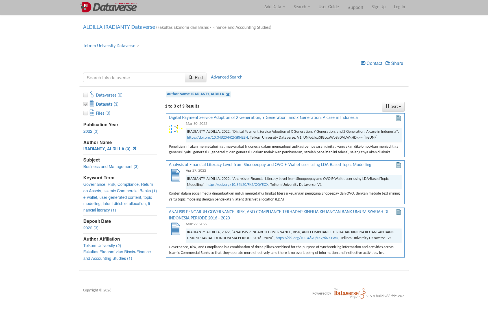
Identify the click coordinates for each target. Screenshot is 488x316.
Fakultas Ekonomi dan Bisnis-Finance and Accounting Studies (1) (117, 255)
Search (300, 7)
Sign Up (378, 7)
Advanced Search (226, 77)
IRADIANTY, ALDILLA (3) (107, 148)
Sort (395, 106)
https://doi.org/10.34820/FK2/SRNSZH (217, 138)
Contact (373, 63)
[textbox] (134, 77)
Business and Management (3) (111, 166)
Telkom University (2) (102, 245)
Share (396, 63)
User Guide (329, 7)
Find (198, 77)
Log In (399, 7)
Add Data (273, 7)
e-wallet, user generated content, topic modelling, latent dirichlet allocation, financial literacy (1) (117, 203)
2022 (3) (91, 131)
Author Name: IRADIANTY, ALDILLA (196, 94)
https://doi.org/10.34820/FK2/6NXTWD (307, 238)
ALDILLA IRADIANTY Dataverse (119, 27)
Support (355, 7)
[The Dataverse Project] (350, 293)
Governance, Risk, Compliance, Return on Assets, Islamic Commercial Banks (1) (120, 187)
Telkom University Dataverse (109, 46)
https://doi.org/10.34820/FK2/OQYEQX (237, 185)
